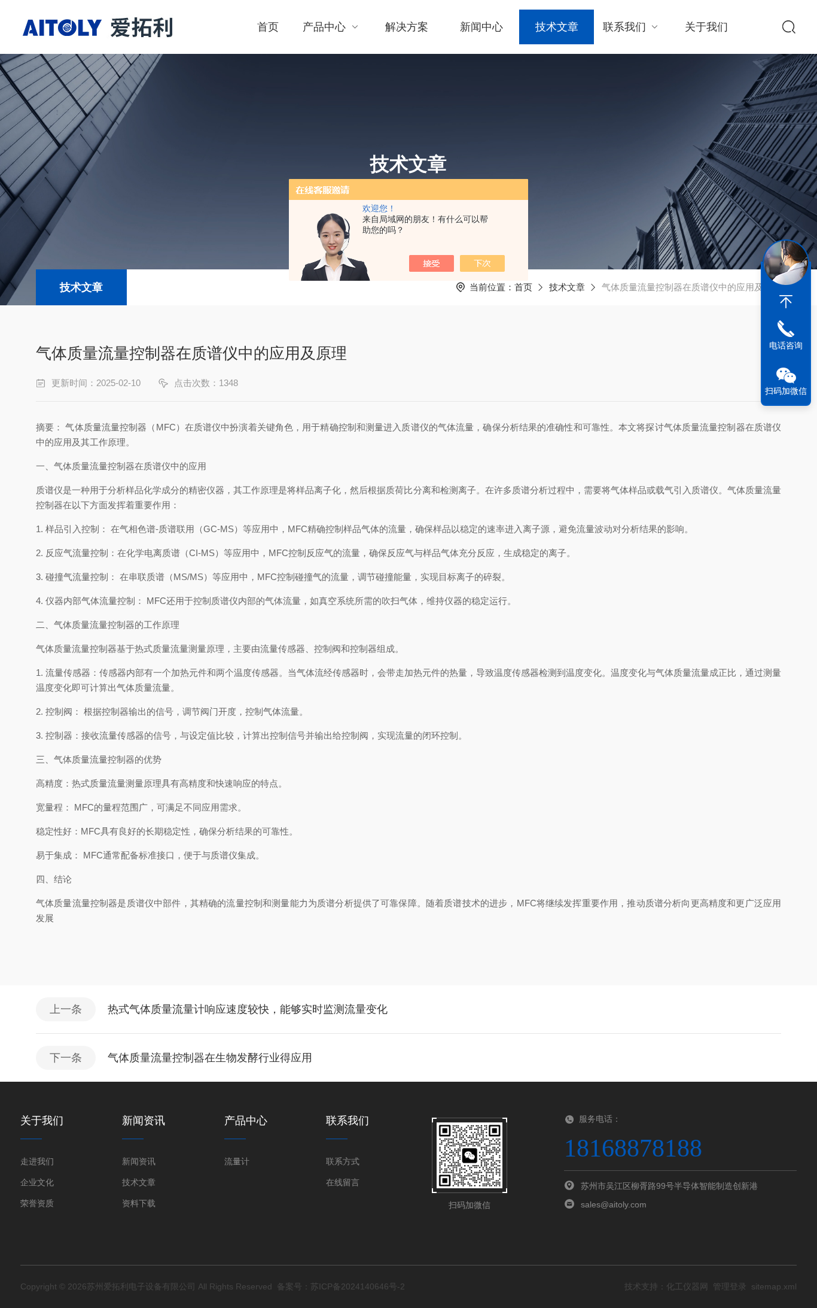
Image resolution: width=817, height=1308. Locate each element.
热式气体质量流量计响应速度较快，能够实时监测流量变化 (248, 1009)
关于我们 (706, 27)
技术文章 (556, 27)
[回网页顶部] (786, 302)
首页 (268, 27)
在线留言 (342, 1182)
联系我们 (624, 27)
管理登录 (729, 1286)
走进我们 (37, 1161)
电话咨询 (786, 345)
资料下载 (139, 1203)
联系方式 (342, 1161)
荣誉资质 (37, 1203)
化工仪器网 (687, 1286)
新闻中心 (481, 27)
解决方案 (406, 27)
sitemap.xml (774, 1286)
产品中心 (324, 27)
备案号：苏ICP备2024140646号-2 (341, 1286)
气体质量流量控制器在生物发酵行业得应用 (210, 1058)
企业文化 (37, 1182)
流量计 (236, 1161)
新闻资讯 (139, 1161)
